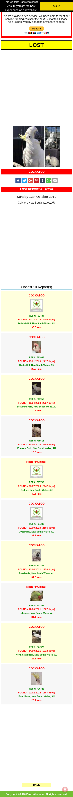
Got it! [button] (56, 6)
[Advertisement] (36, 87)
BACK (36, 784)
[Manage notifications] (65, 789)
